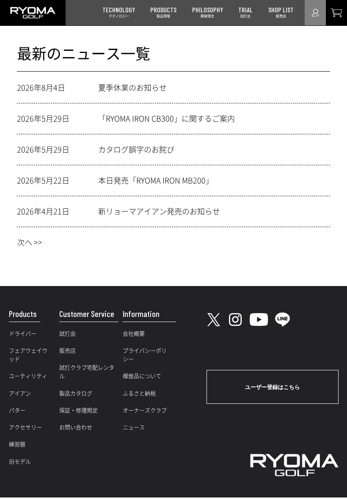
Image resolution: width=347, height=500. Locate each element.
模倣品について (142, 376)
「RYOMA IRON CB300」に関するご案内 (166, 118)
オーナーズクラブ (145, 410)
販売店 (67, 350)
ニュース (134, 427)
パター (17, 410)
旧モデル (20, 461)
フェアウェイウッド (28, 355)
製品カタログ (75, 393)
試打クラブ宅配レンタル (86, 372)
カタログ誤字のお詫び (136, 149)
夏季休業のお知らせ (132, 88)
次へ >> (29, 242)
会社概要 (134, 333)
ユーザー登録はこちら (272, 387)
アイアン (20, 393)
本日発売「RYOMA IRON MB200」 (155, 180)
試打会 (67, 333)
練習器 (17, 444)
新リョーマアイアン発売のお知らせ (159, 211)
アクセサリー (25, 427)
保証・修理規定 (78, 410)
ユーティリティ (28, 376)
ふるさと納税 (139, 393)
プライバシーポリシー (145, 355)
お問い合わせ (75, 427)
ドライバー (22, 333)
